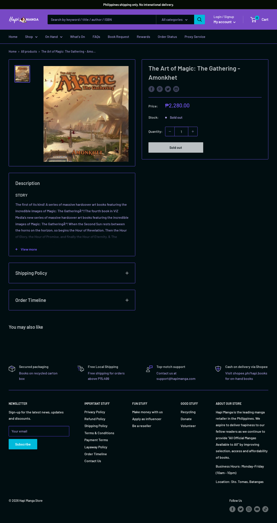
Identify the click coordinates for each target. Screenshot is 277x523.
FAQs (96, 36)
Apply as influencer (146, 419)
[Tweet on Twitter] (168, 88)
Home (13, 36)
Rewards (143, 36)
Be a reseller (141, 426)
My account (223, 21)
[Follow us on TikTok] (265, 509)
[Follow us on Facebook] (232, 509)
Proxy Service (195, 36)
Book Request (118, 36)
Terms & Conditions (99, 433)
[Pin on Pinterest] (160, 88)
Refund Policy (94, 419)
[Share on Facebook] (151, 88)
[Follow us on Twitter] (241, 509)
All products (29, 51)
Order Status (167, 36)
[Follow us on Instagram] (249, 509)
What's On (77, 36)
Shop (29, 36)
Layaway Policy (95, 447)
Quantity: (155, 131)
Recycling (188, 412)
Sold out (175, 147)
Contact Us (92, 461)
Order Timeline (95, 454)
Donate (186, 419)
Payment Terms (96, 440)
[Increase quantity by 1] (192, 131)
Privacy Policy (94, 412)
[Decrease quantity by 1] (169, 131)
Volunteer (188, 426)
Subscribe (23, 444)
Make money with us (147, 412)
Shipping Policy (96, 426)
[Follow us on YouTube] (257, 509)
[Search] (199, 19)
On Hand (51, 36)
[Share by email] (176, 88)
